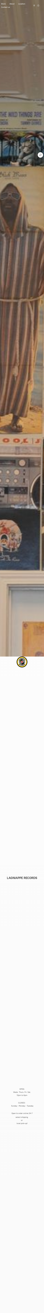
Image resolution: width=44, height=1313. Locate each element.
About (11, 4)
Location (21, 4)
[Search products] (40, 155)
